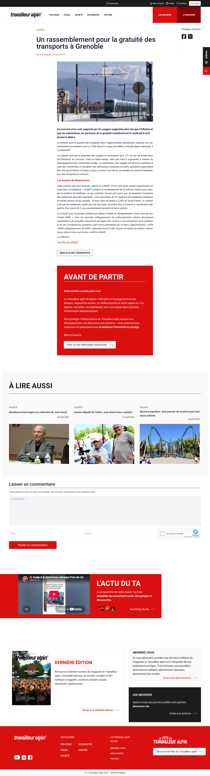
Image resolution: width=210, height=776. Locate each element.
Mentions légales (118, 773)
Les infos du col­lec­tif (67, 242)
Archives (183, 3)
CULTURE (108, 15)
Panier (171, 3)
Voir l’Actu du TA (139, 609)
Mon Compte (116, 753)
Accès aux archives (180, 713)
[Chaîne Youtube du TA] (17, 757)
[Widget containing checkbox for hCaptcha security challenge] (179, 533)
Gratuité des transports (74, 253)
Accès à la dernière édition (98, 710)
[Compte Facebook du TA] (30, 757)
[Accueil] (25, 15)
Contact (114, 759)
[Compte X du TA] (24, 757)
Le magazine (189, 15)
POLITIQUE (54, 15)
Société (40, 30)
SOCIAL (67, 15)
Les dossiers (164, 15)
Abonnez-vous (117, 748)
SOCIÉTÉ (79, 15)
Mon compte (158, 3)
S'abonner (194, 3)
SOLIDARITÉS (93, 15)
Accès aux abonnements (177, 677)
